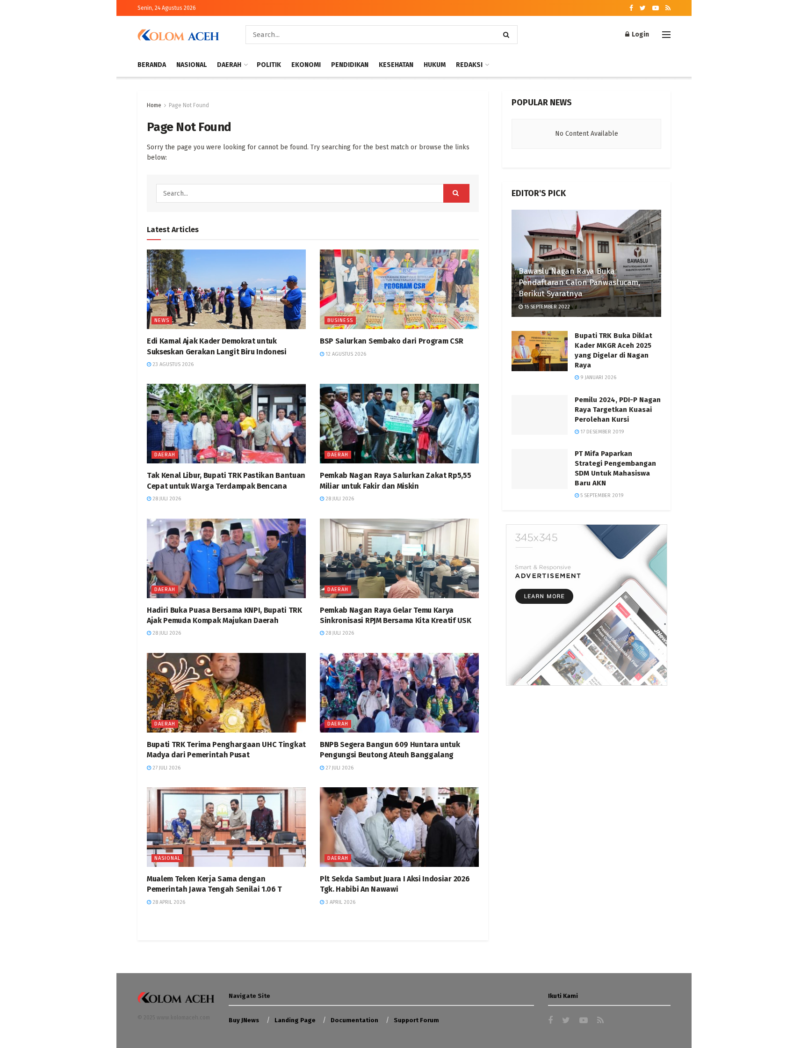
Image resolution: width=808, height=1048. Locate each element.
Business (340, 320)
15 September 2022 (546, 307)
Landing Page (295, 1020)
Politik (269, 65)
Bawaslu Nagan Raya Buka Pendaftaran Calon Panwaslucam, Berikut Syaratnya (579, 282)
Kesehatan (396, 65)
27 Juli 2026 (165, 768)
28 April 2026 (168, 902)
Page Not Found (189, 105)
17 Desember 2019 (601, 432)
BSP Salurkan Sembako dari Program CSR (391, 341)
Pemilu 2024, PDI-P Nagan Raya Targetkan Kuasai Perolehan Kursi (618, 410)
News (161, 320)
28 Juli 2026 (166, 499)
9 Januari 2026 (597, 377)
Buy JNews (244, 1020)
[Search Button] (508, 34)
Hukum (435, 65)
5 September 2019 (601, 495)
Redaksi (469, 65)
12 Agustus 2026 (345, 354)
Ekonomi (306, 65)
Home (154, 105)
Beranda (151, 65)
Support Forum (416, 1020)
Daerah (229, 65)
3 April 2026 (339, 902)
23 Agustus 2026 (172, 364)
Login (639, 34)
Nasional (191, 65)
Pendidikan (349, 65)
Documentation (354, 1020)
